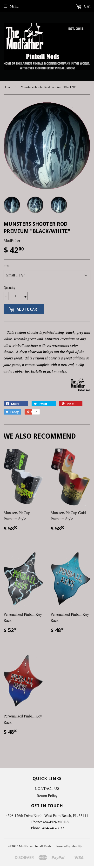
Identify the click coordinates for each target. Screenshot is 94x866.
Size (6, 266)
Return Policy (47, 795)
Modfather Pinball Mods (35, 846)
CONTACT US (47, 788)
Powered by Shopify (69, 846)
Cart (86, 5)
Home (7, 87)
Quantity (9, 287)
